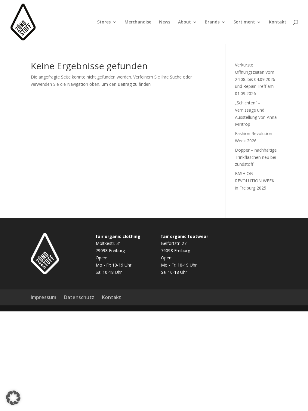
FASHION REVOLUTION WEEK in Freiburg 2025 (254, 181)
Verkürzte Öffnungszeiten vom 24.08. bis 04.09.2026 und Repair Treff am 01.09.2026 (255, 79)
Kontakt (277, 22)
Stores (104, 22)
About (184, 22)
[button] (13, 398)
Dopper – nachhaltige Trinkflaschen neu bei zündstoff (256, 157)
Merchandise (138, 22)
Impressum (43, 297)
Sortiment (244, 22)
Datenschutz (79, 297)
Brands (212, 22)
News (164, 22)
